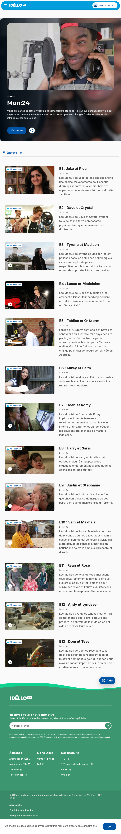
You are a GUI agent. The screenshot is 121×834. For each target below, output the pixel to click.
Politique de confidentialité (23, 815)
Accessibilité (16, 805)
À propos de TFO (19, 764)
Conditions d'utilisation (21, 810)
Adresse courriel (19, 727)
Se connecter (106, 5)
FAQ (45, 764)
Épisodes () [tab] (12, 152)
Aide (108, 681)
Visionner (17, 130)
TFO (75, 759)
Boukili (75, 769)
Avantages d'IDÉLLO (19, 759)
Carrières (19, 769)
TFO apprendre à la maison (75, 764)
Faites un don (19, 774)
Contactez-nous (45, 759)
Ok (109, 826)
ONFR (75, 774)
